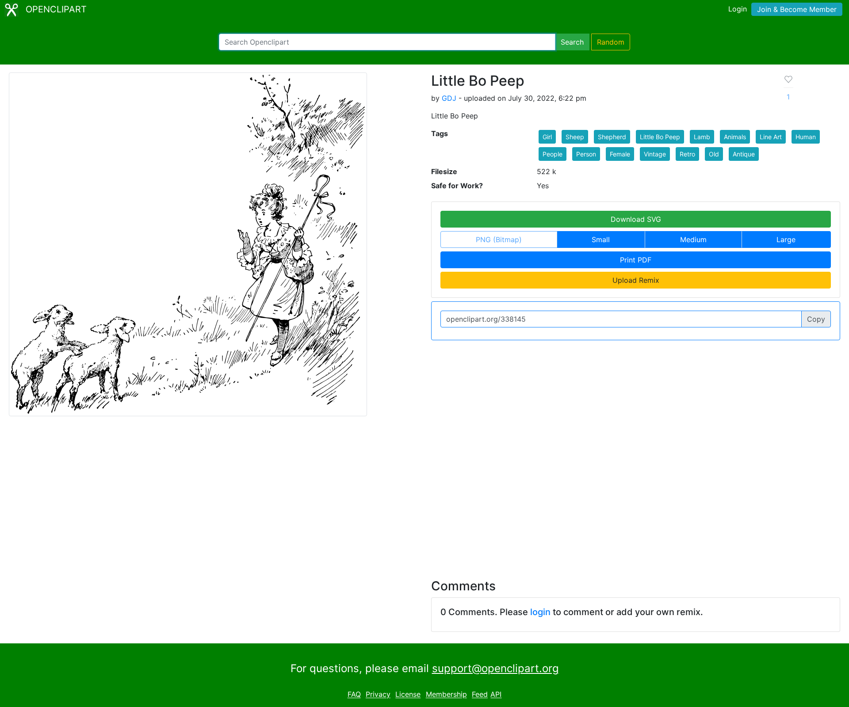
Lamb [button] (702, 137)
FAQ (354, 694)
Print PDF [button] (635, 259)
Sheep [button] (575, 137)
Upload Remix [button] (635, 280)
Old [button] (714, 154)
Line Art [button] (771, 137)
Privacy (378, 694)
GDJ (449, 98)
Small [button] (601, 239)
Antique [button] (744, 154)
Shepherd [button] (612, 137)
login (540, 612)
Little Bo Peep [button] (660, 137)
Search (572, 42)
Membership (446, 694)
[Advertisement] (424, 492)
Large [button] (785, 239)
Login (737, 8)
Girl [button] (547, 137)
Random (610, 42)
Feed (480, 694)
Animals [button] (735, 137)
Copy (816, 319)
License (408, 694)
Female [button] (620, 154)
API (495, 694)
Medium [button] (693, 239)
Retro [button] (687, 154)
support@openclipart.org (495, 668)
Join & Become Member (797, 9)
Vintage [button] (655, 154)
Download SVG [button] (636, 219)
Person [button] (586, 154)
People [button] (552, 154)
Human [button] (805, 137)
